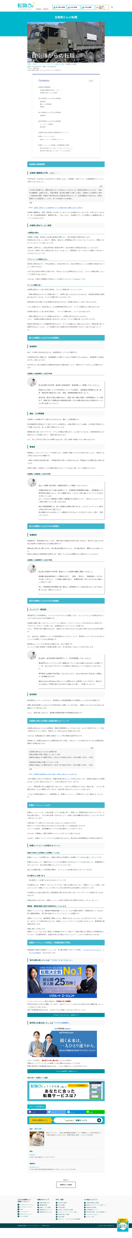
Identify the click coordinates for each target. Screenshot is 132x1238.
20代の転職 (61, 1205)
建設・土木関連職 (45, 104)
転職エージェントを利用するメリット (52, 139)
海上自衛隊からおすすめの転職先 (49, 112)
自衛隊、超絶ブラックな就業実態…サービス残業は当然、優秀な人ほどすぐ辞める (58, 207)
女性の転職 (61, 1216)
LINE (91, 1112)
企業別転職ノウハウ (91, 1209)
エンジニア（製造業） (47, 124)
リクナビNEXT (24, 1216)
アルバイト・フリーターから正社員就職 (69, 1219)
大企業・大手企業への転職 (65, 1209)
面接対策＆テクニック (46, 1209)
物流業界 (43, 101)
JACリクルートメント (26, 1214)
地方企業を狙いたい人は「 (48, 148)
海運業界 (43, 115)
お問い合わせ (45, 1225)
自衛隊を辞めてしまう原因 (48, 93)
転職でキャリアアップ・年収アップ (96, 1205)
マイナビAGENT (65, 151)
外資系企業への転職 (63, 1214)
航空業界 (43, 127)
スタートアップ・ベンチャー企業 (67, 1212)
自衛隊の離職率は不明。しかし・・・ (52, 90)
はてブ (72, 1112)
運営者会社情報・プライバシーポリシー (29, 1225)
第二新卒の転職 (62, 1202)
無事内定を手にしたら (46, 1212)
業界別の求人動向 (91, 1207)
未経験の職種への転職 (92, 1202)
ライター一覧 (90, 1216)
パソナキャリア (24, 1211)
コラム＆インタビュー (92, 1214)
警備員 (42, 107)
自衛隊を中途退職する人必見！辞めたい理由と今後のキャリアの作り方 (55, 774)
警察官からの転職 (66, 1184)
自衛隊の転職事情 (44, 87)
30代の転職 (61, 1207)
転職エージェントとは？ (46, 136)
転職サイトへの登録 (45, 1207)
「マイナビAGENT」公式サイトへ (66, 1071)
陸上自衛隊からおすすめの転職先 (49, 98)
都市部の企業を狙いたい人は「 (50, 151)
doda (21, 1209)
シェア (33, 1112)
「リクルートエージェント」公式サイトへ (65, 1015)
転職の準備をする (45, 1202)
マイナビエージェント (26, 1207)
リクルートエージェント (65, 148)
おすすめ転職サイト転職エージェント (24, 1200)
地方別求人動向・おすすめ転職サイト (96, 1212)
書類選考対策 (43, 1205)
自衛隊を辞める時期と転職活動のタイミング (53, 132)
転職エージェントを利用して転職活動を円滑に (54, 145)
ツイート (53, 1112)
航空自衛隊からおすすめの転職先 (49, 121)
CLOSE (90, 80)
